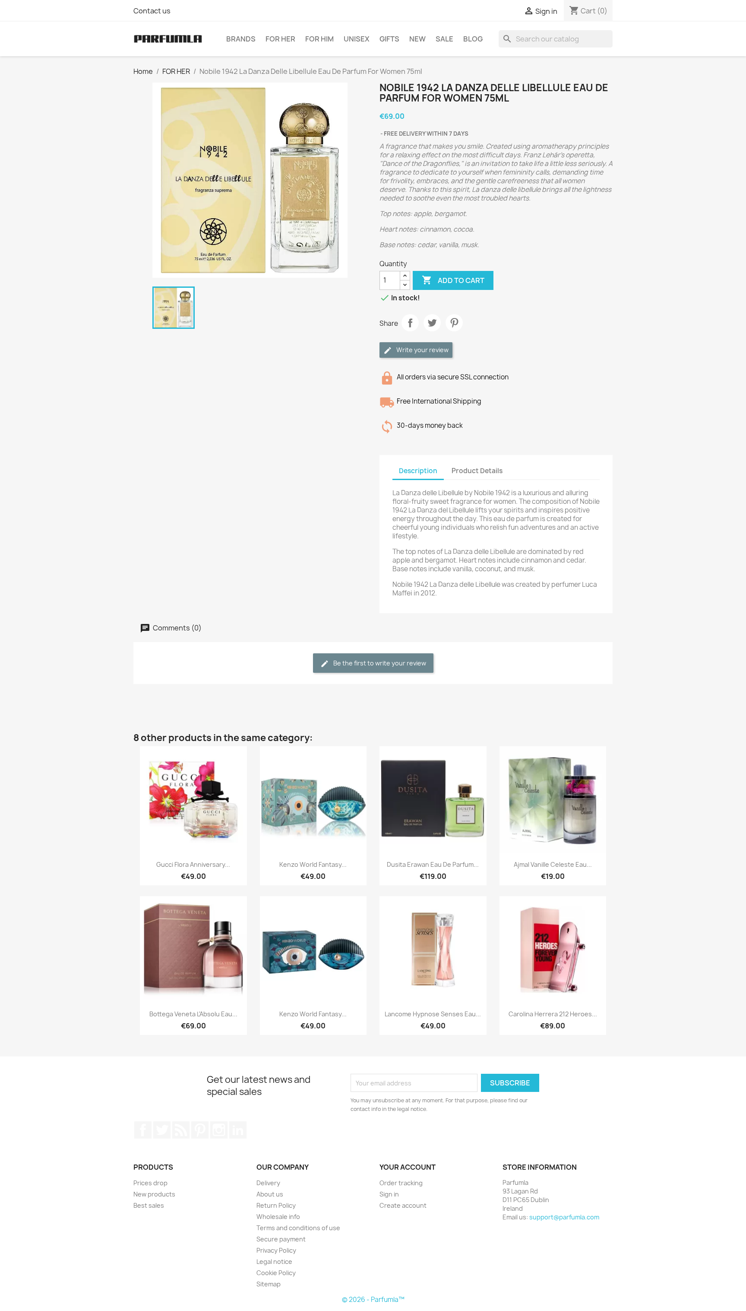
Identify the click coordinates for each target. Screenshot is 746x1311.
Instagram (219, 1130)
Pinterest (454, 322)
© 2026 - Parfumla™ (373, 1299)
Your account (407, 1167)
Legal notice (274, 1261)
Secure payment (281, 1239)
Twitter (162, 1130)
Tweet (432, 322)
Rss (181, 1130)
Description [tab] (418, 470)
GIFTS (389, 39)
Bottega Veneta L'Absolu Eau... (193, 1014)
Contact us (152, 11)
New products (154, 1194)
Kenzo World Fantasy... (313, 864)
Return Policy (276, 1205)
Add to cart (453, 280)
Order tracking (401, 1183)
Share (410, 322)
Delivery (268, 1183)
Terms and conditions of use (298, 1228)
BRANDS (241, 39)
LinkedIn (238, 1130)
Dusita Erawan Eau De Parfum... (433, 864)
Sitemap (268, 1284)
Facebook (143, 1130)
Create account (403, 1205)
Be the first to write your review (379, 663)
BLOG (473, 39)
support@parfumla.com (564, 1217)
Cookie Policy (276, 1273)
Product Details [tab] (477, 470)
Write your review (422, 350)
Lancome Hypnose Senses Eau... (433, 1014)
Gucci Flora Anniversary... (193, 864)
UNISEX (357, 39)
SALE (444, 39)
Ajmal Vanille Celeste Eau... (553, 864)
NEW (417, 39)
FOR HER (280, 39)
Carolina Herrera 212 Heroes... (553, 1014)
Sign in (389, 1194)
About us (269, 1194)
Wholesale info (278, 1216)
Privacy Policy (276, 1250)
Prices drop (150, 1183)
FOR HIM (319, 39)
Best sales (148, 1205)
